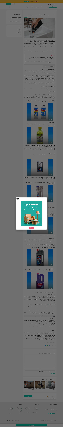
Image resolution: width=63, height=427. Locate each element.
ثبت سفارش (31, 227)
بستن (17, 198)
